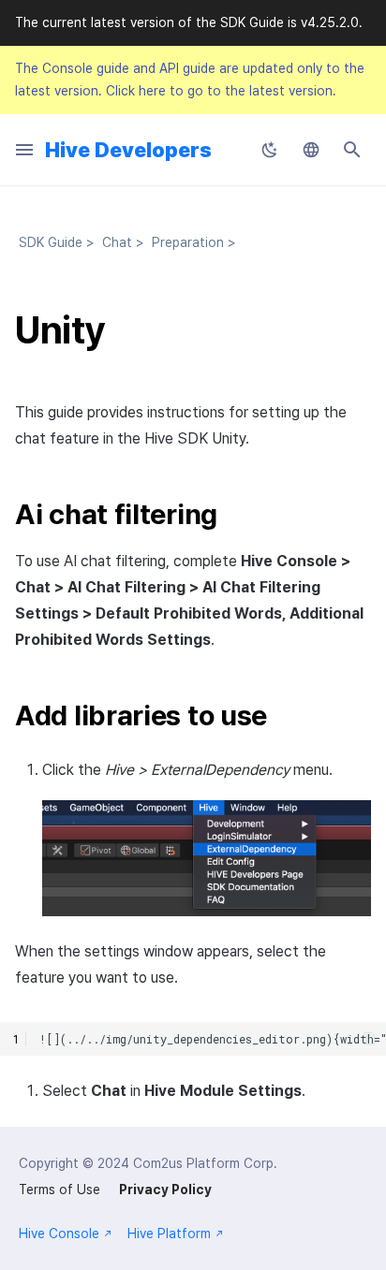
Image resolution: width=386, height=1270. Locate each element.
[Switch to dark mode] (269, 149)
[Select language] (311, 149)
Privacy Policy (165, 1189)
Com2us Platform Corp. (205, 1163)
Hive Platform (169, 1233)
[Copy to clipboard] (369, 1038)
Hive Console (59, 1233)
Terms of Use (59, 1189)
